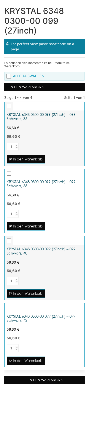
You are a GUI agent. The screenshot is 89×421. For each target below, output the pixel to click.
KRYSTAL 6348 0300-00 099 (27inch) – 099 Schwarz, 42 (41, 318)
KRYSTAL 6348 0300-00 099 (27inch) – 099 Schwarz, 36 (41, 117)
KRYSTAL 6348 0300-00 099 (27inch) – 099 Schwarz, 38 (41, 184)
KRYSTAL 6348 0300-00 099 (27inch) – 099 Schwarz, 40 (41, 251)
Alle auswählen (28, 76)
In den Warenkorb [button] (28, 159)
